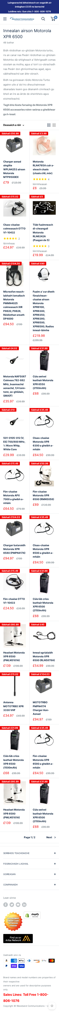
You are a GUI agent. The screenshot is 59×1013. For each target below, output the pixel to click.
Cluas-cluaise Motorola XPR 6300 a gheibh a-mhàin (43, 443)
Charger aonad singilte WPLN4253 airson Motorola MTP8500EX (14, 169)
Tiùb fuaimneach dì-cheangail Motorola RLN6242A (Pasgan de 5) (43, 232)
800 (36, 11)
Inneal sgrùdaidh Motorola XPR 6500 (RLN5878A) (44, 656)
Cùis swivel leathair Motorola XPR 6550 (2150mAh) (43, 382)
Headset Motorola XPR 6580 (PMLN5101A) (14, 813)
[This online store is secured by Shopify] (32, 913)
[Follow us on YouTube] (18, 904)
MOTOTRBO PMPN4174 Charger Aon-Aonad (41, 708)
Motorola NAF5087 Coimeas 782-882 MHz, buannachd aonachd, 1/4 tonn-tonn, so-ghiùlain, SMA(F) (14, 386)
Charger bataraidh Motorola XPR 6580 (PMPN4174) (14, 549)
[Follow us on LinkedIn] (24, 904)
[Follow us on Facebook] (5, 904)
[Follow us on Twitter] (12, 904)
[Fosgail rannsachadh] (43, 19)
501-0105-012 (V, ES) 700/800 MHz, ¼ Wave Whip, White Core (14, 443)
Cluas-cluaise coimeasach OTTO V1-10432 (14, 228)
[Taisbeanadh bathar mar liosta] (54, 125)
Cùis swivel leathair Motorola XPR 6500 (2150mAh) (43, 815)
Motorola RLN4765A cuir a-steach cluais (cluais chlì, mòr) (43, 167)
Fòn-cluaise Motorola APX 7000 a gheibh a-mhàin (13, 497)
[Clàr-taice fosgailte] (5, 19)
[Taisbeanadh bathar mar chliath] (48, 125)
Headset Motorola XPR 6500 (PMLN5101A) (14, 656)
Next (49, 837)
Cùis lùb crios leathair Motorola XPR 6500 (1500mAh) (13, 761)
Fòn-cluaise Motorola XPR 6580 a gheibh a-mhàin (43, 761)
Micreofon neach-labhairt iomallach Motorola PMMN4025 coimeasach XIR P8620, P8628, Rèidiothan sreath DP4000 (14, 305)
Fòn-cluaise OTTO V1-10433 (14, 600)
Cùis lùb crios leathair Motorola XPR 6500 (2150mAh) (43, 604)
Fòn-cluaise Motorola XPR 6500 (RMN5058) (43, 495)
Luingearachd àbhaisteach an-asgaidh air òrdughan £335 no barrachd (29, 4)
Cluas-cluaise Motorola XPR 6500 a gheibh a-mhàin (43, 551)
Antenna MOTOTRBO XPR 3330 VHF (13, 706)
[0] (53, 19)
